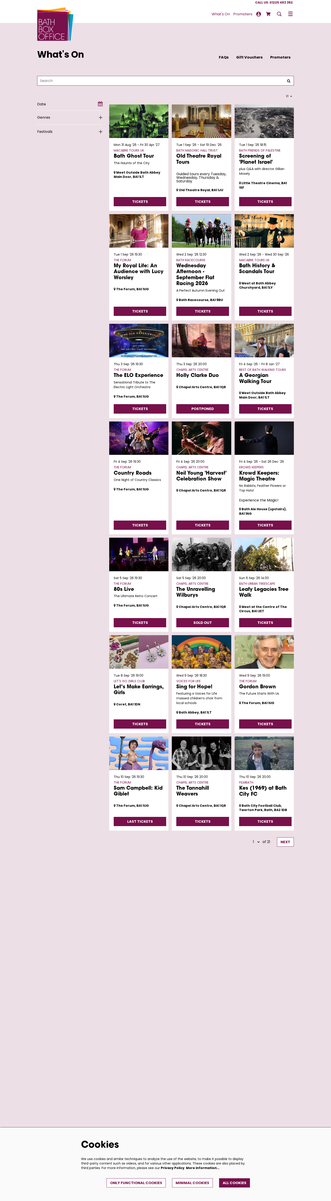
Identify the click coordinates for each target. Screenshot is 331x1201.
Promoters (280, 57)
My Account (258, 14)
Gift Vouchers (249, 57)
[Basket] (268, 14)
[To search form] (279, 14)
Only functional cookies (136, 1182)
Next (285, 842)
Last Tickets (140, 821)
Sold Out (202, 622)
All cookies (234, 1182)
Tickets (140, 201)
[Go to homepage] (55, 14)
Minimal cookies (192, 1182)
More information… (202, 1168)
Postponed (202, 408)
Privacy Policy (172, 1168)
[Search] (288, 81)
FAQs (224, 57)
